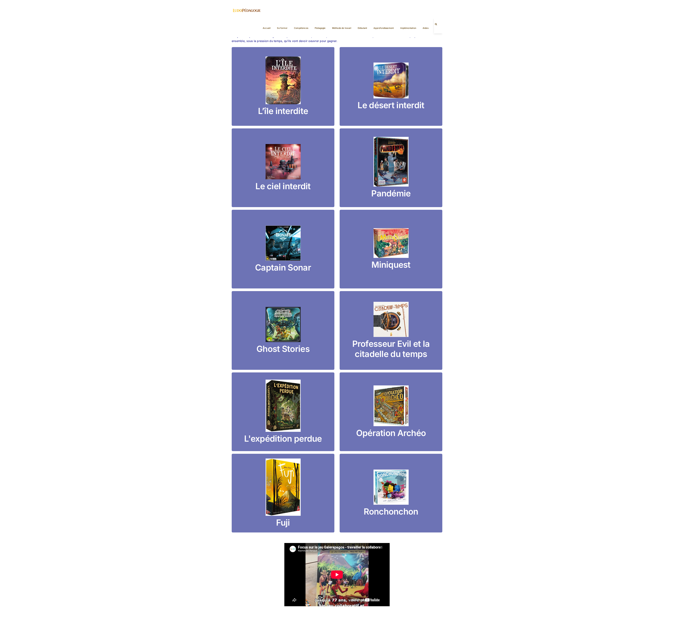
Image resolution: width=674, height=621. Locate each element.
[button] (436, 24)
